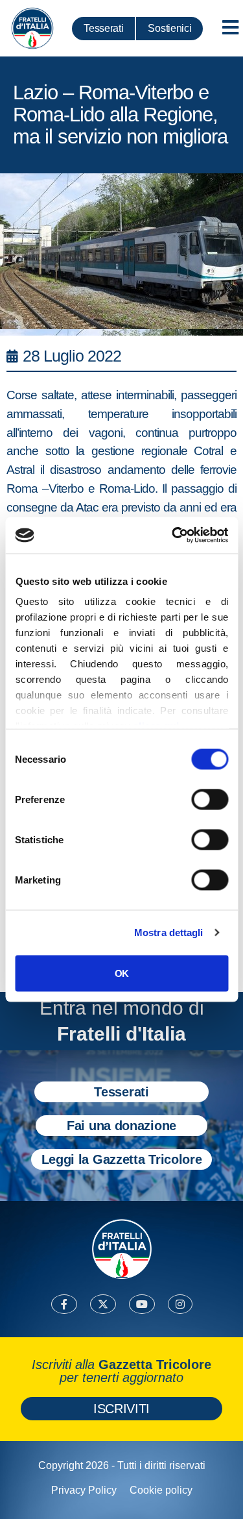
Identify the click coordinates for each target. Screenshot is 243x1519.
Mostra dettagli (168, 932)
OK (121, 972)
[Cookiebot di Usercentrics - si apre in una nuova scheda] (173, 535)
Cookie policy (161, 1490)
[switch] (209, 799)
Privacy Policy (84, 1490)
